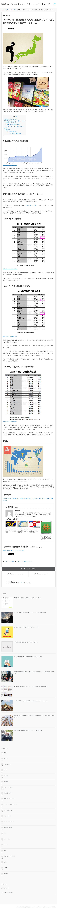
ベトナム (6, 844)
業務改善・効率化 (8, 793)
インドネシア (7, 839)
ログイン (21, 583)
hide (16, 116)
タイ (5, 833)
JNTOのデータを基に (31, 205)
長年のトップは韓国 (11, 122)
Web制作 (6, 781)
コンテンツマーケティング (10, 804)
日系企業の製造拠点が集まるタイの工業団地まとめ (26, 642)
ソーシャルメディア (47, 533)
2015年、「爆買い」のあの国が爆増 (15, 126)
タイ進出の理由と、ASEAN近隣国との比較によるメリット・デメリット (30, 701)
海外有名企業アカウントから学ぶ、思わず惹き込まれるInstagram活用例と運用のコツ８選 (46, 538)
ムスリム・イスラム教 (9, 856)
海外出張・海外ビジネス (12, 526)
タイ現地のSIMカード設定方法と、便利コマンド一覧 (26, 627)
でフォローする (16, 574)
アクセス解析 (7, 816)
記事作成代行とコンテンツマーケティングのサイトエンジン (26, 4)
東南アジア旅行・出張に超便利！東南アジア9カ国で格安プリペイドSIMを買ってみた (10, 530)
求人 (5, 862)
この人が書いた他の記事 (15, 133)
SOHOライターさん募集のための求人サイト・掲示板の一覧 (28, 730)
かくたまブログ (5, 888)
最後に (5, 128)
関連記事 (8, 130)
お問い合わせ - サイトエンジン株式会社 (13, 550)
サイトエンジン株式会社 (7, 892)
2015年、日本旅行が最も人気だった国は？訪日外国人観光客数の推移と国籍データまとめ (22, 530)
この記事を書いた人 (12, 131)
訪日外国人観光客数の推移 (10, 119)
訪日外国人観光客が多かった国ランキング (14, 121)
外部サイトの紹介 (36, 527)
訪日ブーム (30, 561)
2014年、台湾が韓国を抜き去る (13, 124)
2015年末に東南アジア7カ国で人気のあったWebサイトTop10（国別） (34, 531)
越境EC (6, 758)
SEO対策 (6, 775)
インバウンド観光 (25, 526)
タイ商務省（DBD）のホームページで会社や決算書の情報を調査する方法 (31, 686)
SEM (5, 770)
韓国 (5, 850)
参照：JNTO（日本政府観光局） (10, 165)
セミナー (6, 873)
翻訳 (5, 752)
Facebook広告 (7, 764)
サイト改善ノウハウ (9, 810)
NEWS (5, 867)
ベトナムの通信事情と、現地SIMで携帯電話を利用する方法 (28, 656)
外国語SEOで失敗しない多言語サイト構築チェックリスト (27, 597)
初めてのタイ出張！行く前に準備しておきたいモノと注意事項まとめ (30, 612)
